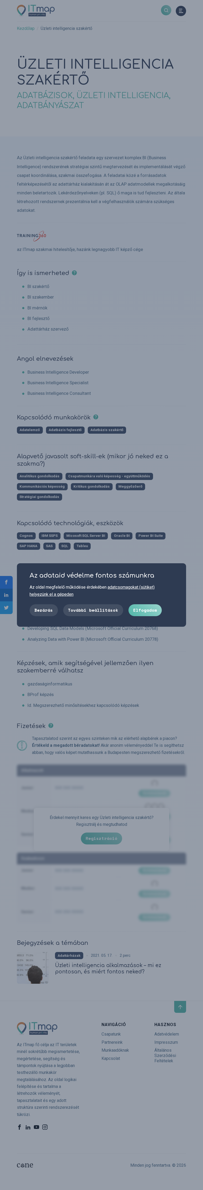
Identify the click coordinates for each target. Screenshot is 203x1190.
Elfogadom (145, 610)
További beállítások (93, 610)
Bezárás (43, 610)
